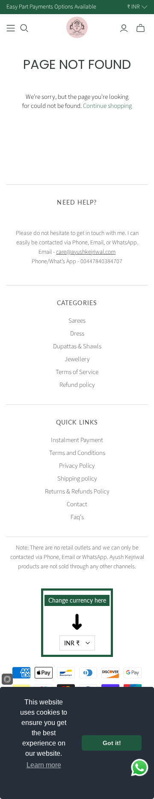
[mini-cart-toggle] (140, 28)
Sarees (77, 320)
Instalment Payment (77, 440)
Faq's (77, 517)
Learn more (44, 765)
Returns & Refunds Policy (77, 491)
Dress (77, 333)
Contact (77, 504)
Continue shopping (107, 105)
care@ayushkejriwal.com (86, 252)
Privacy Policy (77, 465)
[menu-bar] (10, 28)
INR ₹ (72, 643)
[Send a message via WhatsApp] (140, 767)
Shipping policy (77, 478)
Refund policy (77, 384)
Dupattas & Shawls (77, 346)
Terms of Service (77, 372)
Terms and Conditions (77, 453)
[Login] (123, 28)
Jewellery (77, 359)
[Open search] (24, 28)
